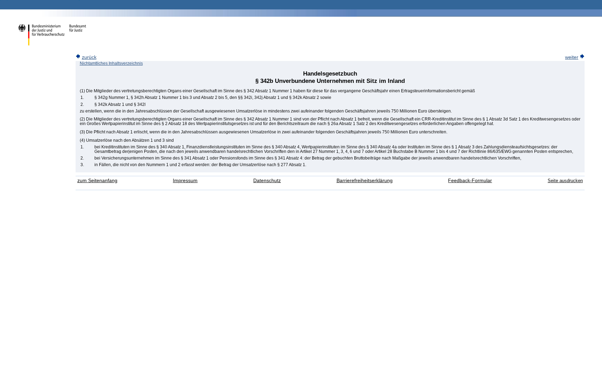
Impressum (185, 180)
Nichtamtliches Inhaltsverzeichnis (111, 63)
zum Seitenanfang (97, 180)
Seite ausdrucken (565, 180)
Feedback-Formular (470, 180)
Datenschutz (267, 180)
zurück (89, 57)
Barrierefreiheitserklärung (365, 180)
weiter (571, 57)
